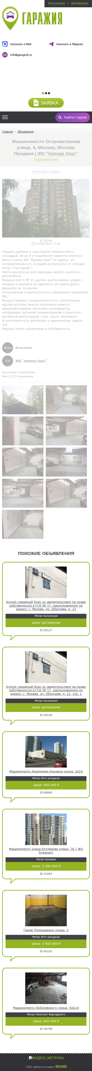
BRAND (61, 1066)
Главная (7, 131)
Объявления (26, 131)
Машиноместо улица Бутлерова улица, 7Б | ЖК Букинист (46, 850)
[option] (46, 46)
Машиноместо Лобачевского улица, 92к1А (46, 1008)
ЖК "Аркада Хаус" (58, 153)
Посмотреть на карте (46, 171)
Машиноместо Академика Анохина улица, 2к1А (46, 771)
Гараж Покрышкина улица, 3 (46, 930)
